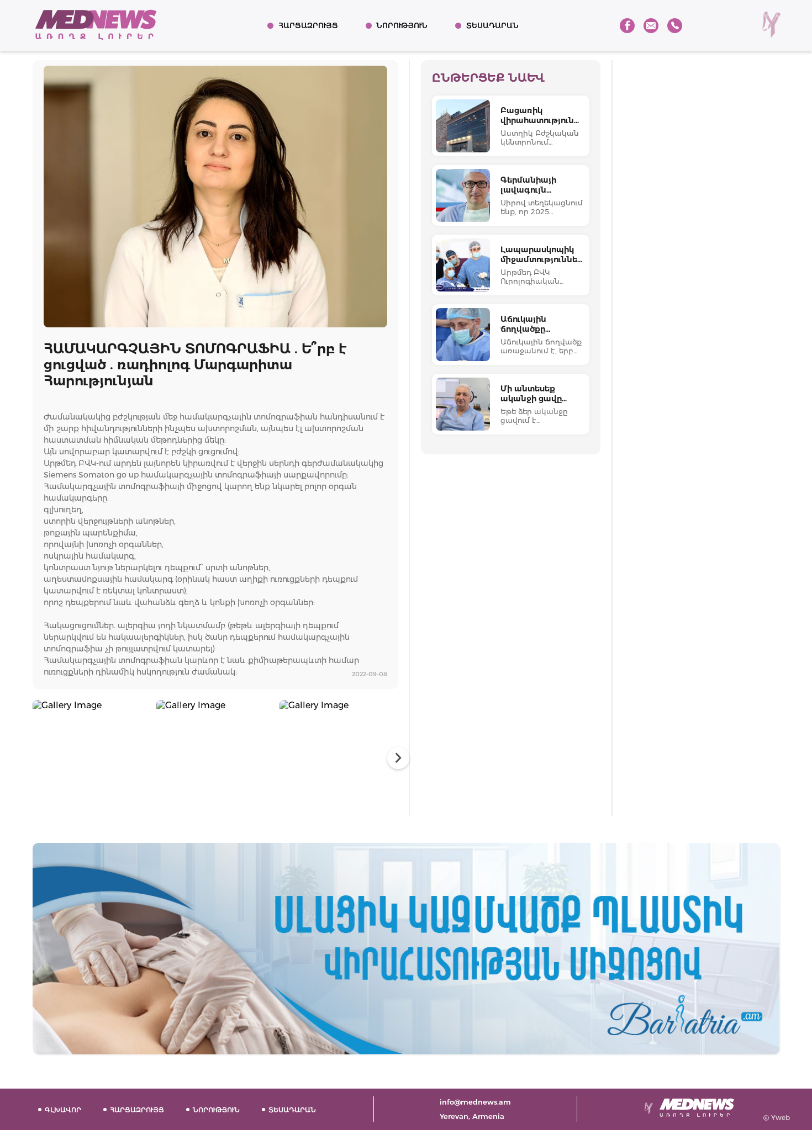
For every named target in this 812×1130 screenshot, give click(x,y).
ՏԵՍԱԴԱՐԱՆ (492, 25)
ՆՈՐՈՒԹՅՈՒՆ (402, 25)
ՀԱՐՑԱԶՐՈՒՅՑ (308, 25)
